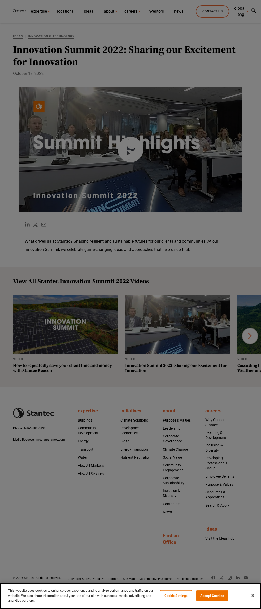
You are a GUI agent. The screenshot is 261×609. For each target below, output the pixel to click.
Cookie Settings (176, 596)
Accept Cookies (212, 596)
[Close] (252, 595)
